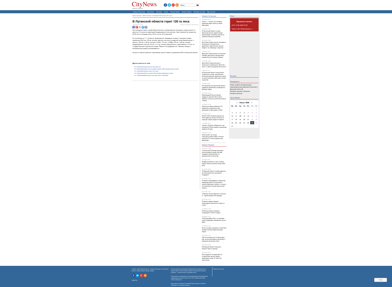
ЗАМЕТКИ (134, 280)
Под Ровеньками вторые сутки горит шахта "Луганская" (152, 75)
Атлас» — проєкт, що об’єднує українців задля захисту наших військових (212, 23)
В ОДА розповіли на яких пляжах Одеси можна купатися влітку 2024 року (213, 163)
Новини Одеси (186, 12)
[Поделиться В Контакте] (146, 27)
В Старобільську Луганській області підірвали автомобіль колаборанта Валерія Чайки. (214, 87)
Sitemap (215, 269)
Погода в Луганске (236, 93)
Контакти (221, 269)
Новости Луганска (137, 15)
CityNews (144, 4)
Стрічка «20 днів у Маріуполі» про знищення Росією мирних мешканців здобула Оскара (214, 127)
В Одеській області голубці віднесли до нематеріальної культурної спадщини (214, 173)
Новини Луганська (139, 12)
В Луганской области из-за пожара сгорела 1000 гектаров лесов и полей (158, 69)
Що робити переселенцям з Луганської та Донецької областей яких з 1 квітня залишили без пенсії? (214, 64)
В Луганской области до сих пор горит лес (149, 67)
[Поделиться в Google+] (137, 27)
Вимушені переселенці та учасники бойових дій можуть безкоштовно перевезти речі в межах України (214, 55)
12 (240, 116)
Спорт (166, 12)
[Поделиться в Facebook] (134, 27)
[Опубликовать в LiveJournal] (140, 27)
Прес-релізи (211, 12)
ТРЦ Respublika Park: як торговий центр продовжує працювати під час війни (214, 220)
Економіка (150, 12)
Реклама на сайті (199, 12)
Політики (159, 12)
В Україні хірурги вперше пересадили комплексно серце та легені (213, 203)
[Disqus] (165, 109)
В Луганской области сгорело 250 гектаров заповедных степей (155, 73)
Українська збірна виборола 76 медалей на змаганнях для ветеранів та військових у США (212, 108)
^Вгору (381, 280)
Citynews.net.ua (191, 272)
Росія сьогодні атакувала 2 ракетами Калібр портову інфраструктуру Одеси (214, 229)
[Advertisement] (156, 56)
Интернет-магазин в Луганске (240, 91)
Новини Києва (175, 12)
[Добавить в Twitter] (143, 27)
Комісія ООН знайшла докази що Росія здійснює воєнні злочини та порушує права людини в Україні (213, 117)
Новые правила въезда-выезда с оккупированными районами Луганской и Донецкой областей (244, 87)
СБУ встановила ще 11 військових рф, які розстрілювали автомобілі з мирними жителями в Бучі (213, 239)
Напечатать (195, 24)
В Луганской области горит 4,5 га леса (148, 71)
